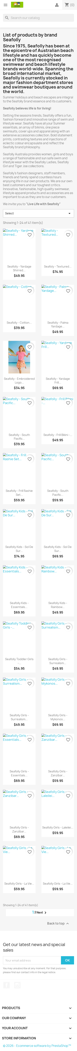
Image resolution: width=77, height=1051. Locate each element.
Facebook (6, 985)
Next (42, 912)
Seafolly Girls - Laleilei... (57, 827)
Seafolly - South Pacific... (19, 437)
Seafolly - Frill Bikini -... (57, 435)
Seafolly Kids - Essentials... (19, 605)
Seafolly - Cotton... (19, 322)
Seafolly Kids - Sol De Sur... (19, 549)
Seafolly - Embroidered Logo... (19, 381)
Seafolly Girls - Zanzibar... (57, 773)
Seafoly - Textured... (57, 266)
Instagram (17, 985)
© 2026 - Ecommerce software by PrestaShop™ (37, 1046)
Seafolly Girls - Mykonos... (57, 717)
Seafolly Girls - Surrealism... (57, 661)
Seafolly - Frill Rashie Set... (19, 493)
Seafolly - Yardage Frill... (58, 381)
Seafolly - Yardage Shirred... (19, 268)
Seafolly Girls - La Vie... (19, 883)
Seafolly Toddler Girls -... (19, 661)
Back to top (58, 923)
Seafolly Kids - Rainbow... (57, 605)
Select (38, 213)
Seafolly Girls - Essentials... (19, 773)
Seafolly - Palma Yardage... (57, 324)
